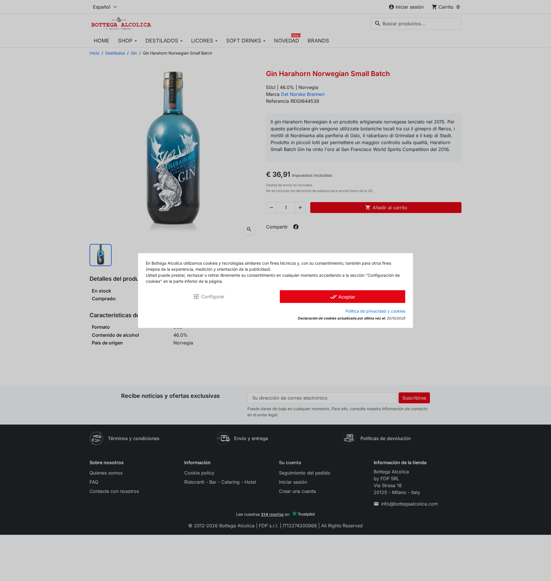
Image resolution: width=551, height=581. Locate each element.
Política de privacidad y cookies (375, 311)
